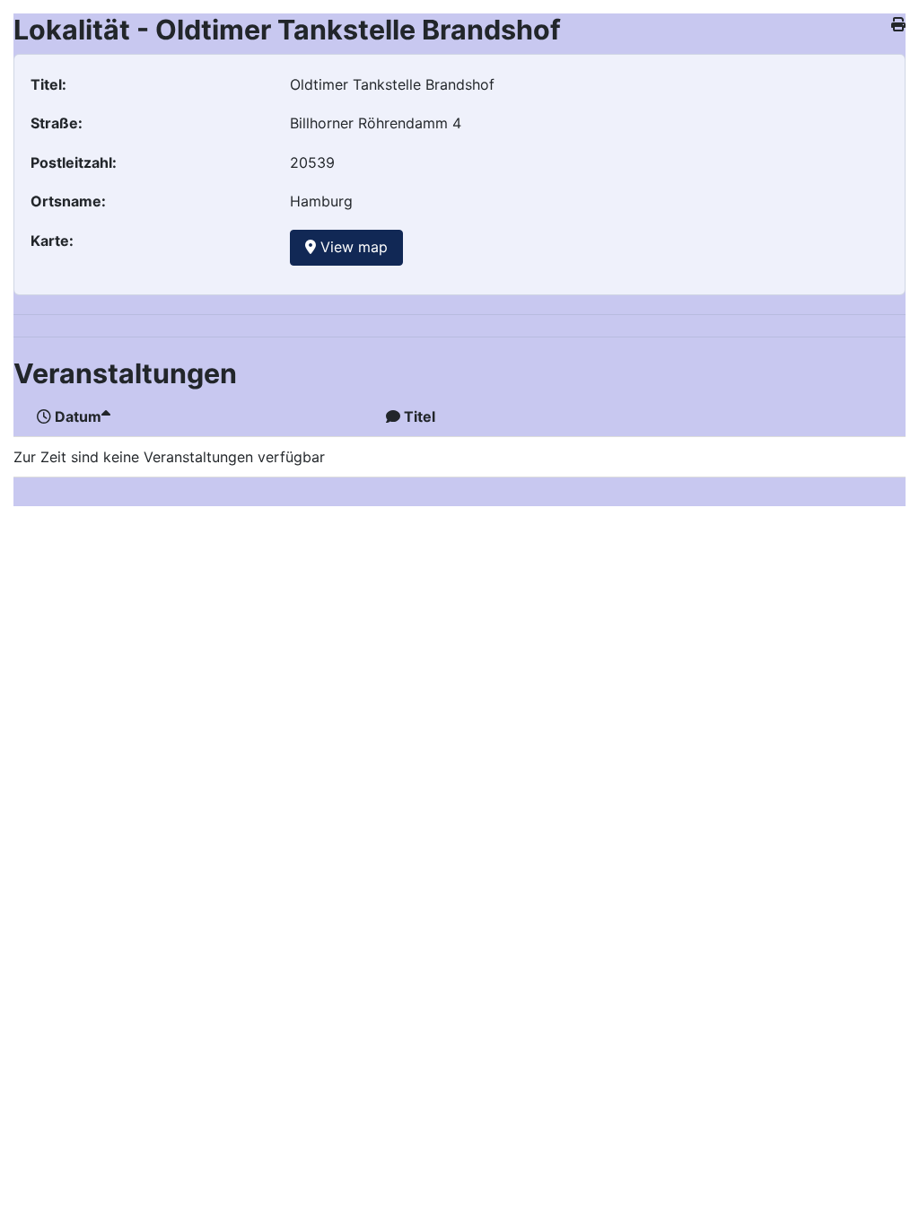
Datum (78, 416)
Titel (419, 416)
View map (352, 247)
